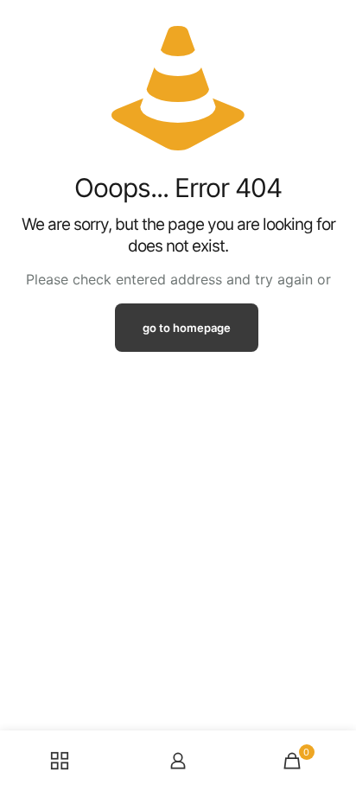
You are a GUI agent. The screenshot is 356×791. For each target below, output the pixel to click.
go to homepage (187, 328)
